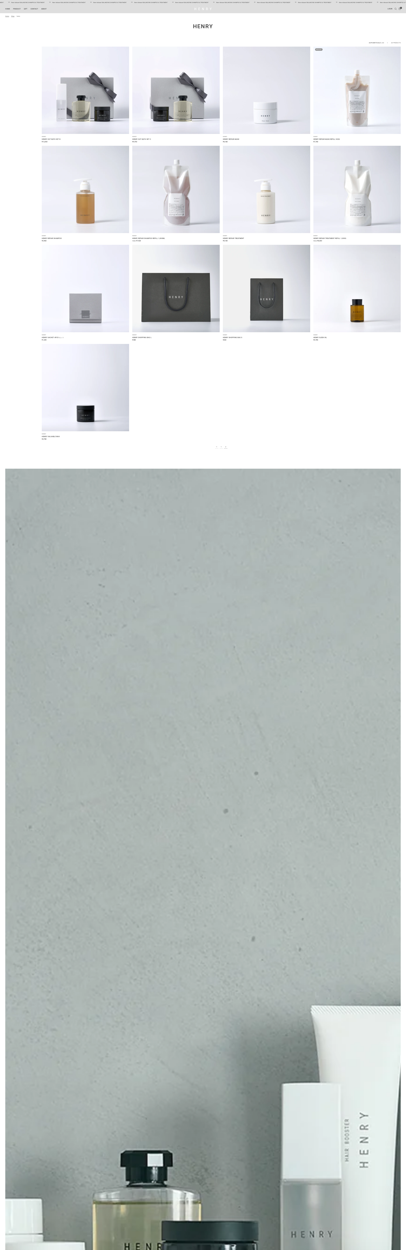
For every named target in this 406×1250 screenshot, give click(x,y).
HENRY (44, 136)
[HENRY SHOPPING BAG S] (266, 288)
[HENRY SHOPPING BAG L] (176, 288)
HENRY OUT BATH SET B (51, 139)
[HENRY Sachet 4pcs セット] (85, 288)
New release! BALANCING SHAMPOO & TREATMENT (60, 2)
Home (7, 16)
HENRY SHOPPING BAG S (232, 337)
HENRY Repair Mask (231, 139)
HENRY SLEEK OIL (320, 337)
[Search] (396, 9)
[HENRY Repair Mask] (266, 90)
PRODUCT (17, 9)
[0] (399, 9)
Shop (12, 16)
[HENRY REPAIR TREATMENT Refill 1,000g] (357, 189)
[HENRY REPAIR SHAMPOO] (85, 189)
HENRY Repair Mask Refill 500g (326, 139)
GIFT (25, 9)
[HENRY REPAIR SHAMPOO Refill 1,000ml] (176, 189)
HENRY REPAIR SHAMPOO (52, 238)
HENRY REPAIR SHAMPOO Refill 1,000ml (148, 238)
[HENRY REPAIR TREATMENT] (266, 189)
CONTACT (34, 9)
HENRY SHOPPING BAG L (142, 337)
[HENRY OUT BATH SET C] (176, 90)
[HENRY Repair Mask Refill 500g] (357, 90)
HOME (7, 9)
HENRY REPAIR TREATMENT (233, 238)
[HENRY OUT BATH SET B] (85, 90)
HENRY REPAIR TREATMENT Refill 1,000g (329, 238)
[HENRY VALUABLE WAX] (85, 387)
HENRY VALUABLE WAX (51, 436)
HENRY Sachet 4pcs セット (53, 337)
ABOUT (44, 9)
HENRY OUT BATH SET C (141, 139)
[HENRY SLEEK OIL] (357, 288)
